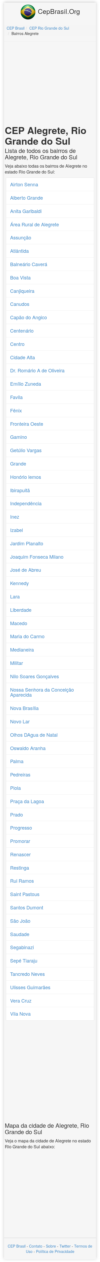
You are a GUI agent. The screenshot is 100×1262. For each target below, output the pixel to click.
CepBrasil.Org (58, 11)
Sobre (51, 1246)
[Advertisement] (50, 84)
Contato (35, 1246)
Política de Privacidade (55, 1251)
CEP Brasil (17, 1246)
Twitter (65, 1246)
